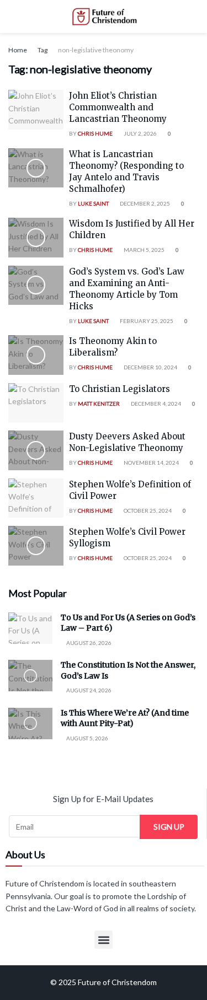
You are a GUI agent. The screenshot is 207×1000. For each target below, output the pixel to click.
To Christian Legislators (119, 389)
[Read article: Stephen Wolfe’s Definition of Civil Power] (35, 498)
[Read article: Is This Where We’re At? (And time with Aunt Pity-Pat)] (30, 723)
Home (17, 50)
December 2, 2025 (144, 203)
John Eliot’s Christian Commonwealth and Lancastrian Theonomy (118, 107)
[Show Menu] (13, 16)
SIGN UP (168, 826)
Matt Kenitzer (99, 403)
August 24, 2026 (88, 690)
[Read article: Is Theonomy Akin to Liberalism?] (35, 355)
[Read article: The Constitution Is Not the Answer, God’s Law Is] (30, 675)
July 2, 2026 (140, 133)
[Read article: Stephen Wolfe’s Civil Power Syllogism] (35, 546)
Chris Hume (95, 133)
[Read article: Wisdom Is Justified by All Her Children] (35, 237)
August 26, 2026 (88, 642)
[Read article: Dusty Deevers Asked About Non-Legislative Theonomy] (35, 450)
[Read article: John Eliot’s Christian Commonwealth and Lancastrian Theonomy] (35, 110)
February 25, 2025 (146, 321)
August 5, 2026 (86, 738)
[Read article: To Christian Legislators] (35, 403)
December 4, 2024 (155, 403)
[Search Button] (194, 16)
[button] (103, 940)
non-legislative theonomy (96, 50)
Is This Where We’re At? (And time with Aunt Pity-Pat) (125, 718)
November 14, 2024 (151, 462)
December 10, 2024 (150, 367)
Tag (42, 50)
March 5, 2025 (143, 249)
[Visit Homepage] (104, 17)
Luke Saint (93, 203)
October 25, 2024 (147, 510)
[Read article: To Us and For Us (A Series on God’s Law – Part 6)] (30, 628)
